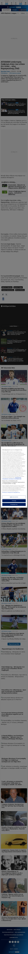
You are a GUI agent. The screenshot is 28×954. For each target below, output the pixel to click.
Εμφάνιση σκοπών (14, 496)
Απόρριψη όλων (14, 504)
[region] (14, 477)
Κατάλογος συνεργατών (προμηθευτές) (11, 492)
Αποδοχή (14, 500)
